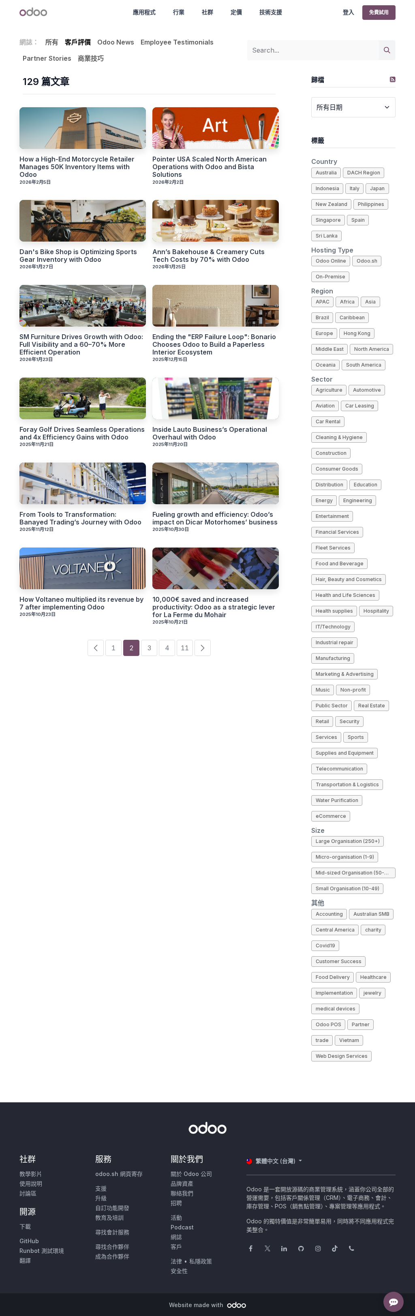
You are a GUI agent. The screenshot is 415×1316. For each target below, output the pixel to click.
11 (185, 648)
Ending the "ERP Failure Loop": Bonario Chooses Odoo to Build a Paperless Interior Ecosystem (214, 344)
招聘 (176, 1202)
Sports (356, 737)
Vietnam (349, 1040)
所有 (51, 42)
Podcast (182, 1227)
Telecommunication (339, 769)
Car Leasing (359, 406)
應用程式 (144, 11)
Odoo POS (328, 1024)
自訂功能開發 (112, 1207)
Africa (347, 302)
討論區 (27, 1193)
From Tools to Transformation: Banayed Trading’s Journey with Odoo (80, 518)
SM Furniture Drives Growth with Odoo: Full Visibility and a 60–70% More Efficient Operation (81, 344)
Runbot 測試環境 (41, 1250)
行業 (178, 11)
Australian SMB (371, 914)
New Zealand (331, 204)
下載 (25, 1226)
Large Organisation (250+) (348, 841)
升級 (101, 1198)
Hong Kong (357, 333)
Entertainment (332, 516)
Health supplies (334, 611)
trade (322, 1040)
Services (326, 737)
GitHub (29, 1240)
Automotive (367, 390)
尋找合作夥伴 (112, 1246)
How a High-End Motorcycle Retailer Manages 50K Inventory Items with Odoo (77, 166)
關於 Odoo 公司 (191, 1173)
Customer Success (339, 961)
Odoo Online (331, 261)
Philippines (371, 204)
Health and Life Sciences (345, 595)
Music (323, 690)
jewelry (372, 993)
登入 (348, 11)
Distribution (329, 485)
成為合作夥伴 (112, 1256)
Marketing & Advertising (345, 674)
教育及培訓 (109, 1217)
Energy (324, 500)
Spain (358, 220)
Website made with (197, 1304)
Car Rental (328, 421)
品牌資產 (182, 1183)
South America (363, 365)
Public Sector (332, 706)
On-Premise (330, 277)
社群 (207, 11)
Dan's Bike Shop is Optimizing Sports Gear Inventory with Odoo (78, 255)
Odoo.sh (367, 261)
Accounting (329, 914)
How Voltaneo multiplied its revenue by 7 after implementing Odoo (81, 603)
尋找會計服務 (112, 1232)
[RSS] (393, 79)
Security (349, 721)
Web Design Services (342, 1056)
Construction (331, 453)
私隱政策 (200, 1261)
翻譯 (25, 1260)
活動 (176, 1217)
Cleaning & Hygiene (339, 437)
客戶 (176, 1246)
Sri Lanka (327, 236)
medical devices (335, 1009)
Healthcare (373, 977)
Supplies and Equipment (345, 753)
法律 (176, 1261)
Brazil (322, 317)
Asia (370, 302)
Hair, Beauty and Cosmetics (349, 579)
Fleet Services (333, 548)
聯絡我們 (182, 1193)
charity (373, 930)
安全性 (179, 1270)
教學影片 (30, 1173)
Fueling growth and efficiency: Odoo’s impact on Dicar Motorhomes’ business (215, 518)
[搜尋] (387, 50)
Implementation (334, 993)
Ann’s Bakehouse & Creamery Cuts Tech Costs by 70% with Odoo (208, 255)
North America (371, 349)
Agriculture (329, 390)
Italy (354, 188)
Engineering (357, 500)
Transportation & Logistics (347, 784)
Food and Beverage (340, 563)
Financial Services (337, 532)
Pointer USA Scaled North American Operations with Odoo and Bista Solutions (209, 166)
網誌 (176, 1236)
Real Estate (371, 706)
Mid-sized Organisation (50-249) (356, 873)
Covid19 (325, 945)
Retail (322, 721)
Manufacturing (333, 658)
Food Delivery (333, 977)
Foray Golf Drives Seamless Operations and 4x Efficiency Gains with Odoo (82, 433)
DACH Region (363, 173)
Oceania (326, 365)
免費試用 (379, 12)
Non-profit (353, 690)
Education (365, 485)
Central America (335, 930)
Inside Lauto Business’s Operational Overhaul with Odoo (209, 433)
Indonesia (327, 188)
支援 (101, 1188)
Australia (326, 173)
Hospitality (376, 611)
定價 (236, 11)
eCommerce (331, 816)
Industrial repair (334, 642)
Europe (324, 333)
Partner (361, 1024)
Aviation (325, 406)
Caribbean (352, 317)
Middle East (330, 349)
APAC (322, 302)
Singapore (328, 220)
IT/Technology (333, 627)
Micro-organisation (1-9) (345, 857)
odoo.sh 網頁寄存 (119, 1173)
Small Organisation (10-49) (347, 888)
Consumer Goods (337, 469)
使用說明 (30, 1183)
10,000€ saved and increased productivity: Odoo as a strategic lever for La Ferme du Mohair (213, 607)
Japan (377, 188)
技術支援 (270, 11)
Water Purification (337, 800)
